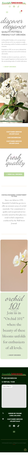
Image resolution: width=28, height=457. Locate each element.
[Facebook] (14, 6)
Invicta (14, 444)
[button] (7, 12)
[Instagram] (10, 6)
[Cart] (21, 13)
